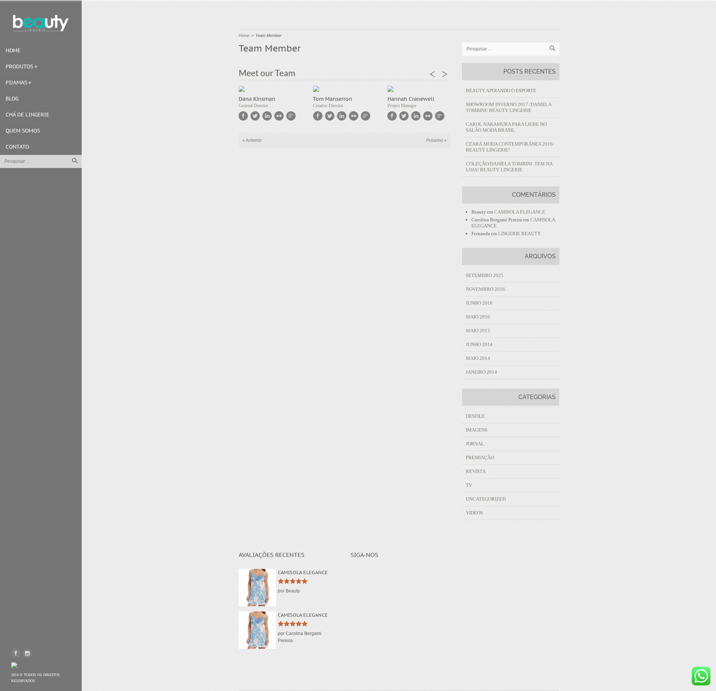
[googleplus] (291, 116)
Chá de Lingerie (27, 114)
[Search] (75, 161)
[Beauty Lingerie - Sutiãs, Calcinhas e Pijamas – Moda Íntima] (41, 23)
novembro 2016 (485, 289)
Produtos (19, 66)
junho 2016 (479, 303)
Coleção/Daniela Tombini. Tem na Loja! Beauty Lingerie (509, 166)
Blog (12, 98)
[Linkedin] (267, 116)
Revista (476, 471)
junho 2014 (479, 344)
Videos (474, 513)
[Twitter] (255, 116)
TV (469, 485)
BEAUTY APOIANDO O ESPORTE (501, 90)
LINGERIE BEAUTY (519, 233)
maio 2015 (478, 330)
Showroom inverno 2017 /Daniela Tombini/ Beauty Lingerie (508, 107)
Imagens (476, 430)
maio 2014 (478, 358)
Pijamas (16, 82)
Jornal (475, 443)
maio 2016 (478, 317)
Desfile (475, 416)
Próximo (436, 140)
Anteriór (252, 140)
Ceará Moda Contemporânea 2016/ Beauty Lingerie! (510, 147)
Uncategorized (486, 499)
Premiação (480, 457)
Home (13, 50)
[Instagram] (27, 653)
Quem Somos (23, 130)
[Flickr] (279, 116)
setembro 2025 (484, 275)
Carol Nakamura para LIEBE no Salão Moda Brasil (506, 127)
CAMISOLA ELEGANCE (519, 212)
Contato (17, 146)
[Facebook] (16, 653)
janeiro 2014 (481, 372)
